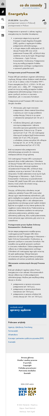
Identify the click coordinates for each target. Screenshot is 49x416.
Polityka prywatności (27, 368)
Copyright (27, 365)
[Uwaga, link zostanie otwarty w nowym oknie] (27, 391)
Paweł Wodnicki (30, 408)
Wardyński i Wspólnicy (30, 405)
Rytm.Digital (31, 412)
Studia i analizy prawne (27, 360)
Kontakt (27, 373)
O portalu (27, 363)
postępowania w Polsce (18, 25)
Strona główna (27, 357)
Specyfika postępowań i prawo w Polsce (21, 21)
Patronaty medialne (27, 370)
